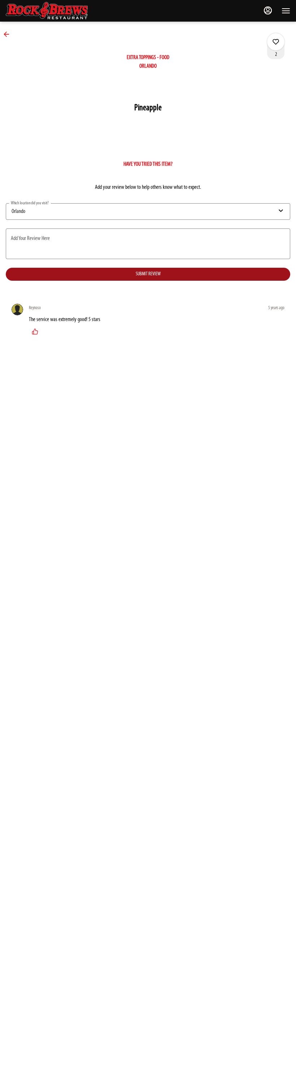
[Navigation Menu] (286, 11)
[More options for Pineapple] (275, 41)
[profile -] (268, 10)
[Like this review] (37, 331)
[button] (8, 34)
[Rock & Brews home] (53, 11)
